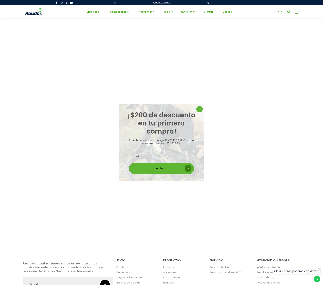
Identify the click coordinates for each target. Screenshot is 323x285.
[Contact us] (317, 279)
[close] (199, 109)
